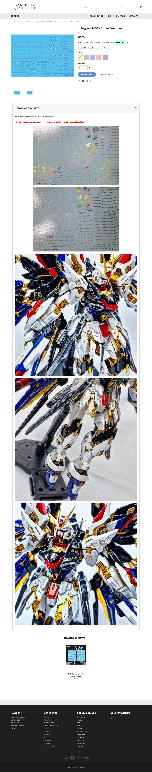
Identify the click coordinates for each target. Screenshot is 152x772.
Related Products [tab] (74, 638)
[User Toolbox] (137, 7)
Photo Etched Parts (51, 726)
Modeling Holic (82, 734)
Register (22, 726)
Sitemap (13, 729)
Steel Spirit (81, 740)
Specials (47, 743)
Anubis (79, 720)
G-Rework (81, 717)
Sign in (13, 726)
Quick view (76, 653)
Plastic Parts (49, 723)
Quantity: (81, 63)
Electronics (48, 740)
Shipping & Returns (116, 16)
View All (80, 746)
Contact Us (134, 16)
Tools (46, 737)
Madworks (81, 743)
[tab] (76, 108)
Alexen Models (82, 732)
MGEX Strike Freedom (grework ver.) (76, 675)
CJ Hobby (80, 737)
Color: (81, 52)
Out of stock (76, 657)
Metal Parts (48, 717)
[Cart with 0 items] (140, 7)
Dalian (79, 729)
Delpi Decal (81, 723)
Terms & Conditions (95, 16)
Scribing (47, 732)
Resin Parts (48, 720)
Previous (146, 765)
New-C (79, 726)
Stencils (47, 734)
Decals (46, 729)
